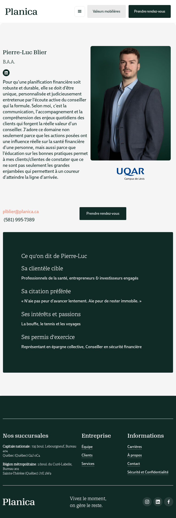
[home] (21, 11)
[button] (79, 11)
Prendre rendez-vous (149, 11)
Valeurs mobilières (106, 11)
